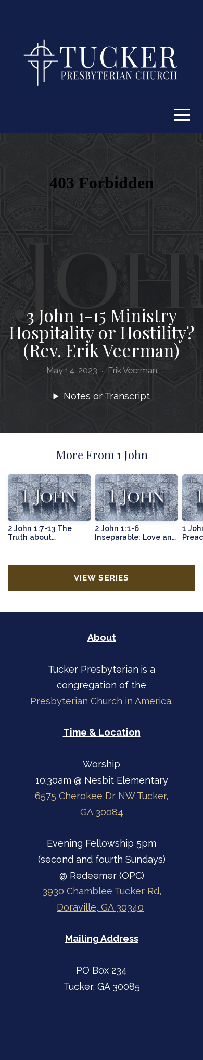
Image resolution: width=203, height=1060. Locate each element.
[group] (49, 511)
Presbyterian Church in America (100, 701)
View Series (101, 578)
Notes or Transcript (107, 395)
